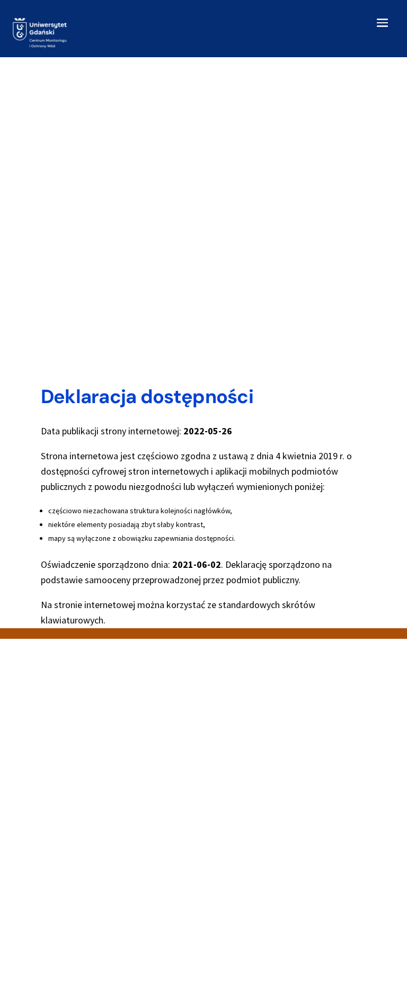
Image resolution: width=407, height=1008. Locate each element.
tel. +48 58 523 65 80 (93, 760)
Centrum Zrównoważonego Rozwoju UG (280, 921)
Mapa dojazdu (81, 909)
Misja (66, 921)
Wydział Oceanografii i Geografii (266, 897)
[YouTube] (91, 793)
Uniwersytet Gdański (247, 885)
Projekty (72, 946)
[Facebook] (66, 793)
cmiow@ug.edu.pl (87, 772)
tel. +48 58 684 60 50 (247, 773)
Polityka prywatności (93, 934)
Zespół (70, 957)
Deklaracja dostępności (97, 897)
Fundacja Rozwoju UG (249, 909)
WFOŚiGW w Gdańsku (247, 934)
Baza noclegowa (86, 885)
